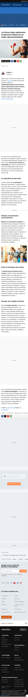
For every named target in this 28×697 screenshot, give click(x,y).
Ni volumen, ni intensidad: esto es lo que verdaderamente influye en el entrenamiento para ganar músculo (15, 555)
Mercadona (23, 25)
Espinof (16, 649)
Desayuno (4, 604)
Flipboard (18, 61)
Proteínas (4, 598)
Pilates (16, 595)
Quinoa (14, 559)
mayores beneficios (7, 99)
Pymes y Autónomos (19, 669)
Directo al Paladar (6, 657)
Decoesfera (4, 669)
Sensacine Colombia (19, 684)
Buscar (26, 623)
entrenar (9, 80)
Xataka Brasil (5, 682)
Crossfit (21, 559)
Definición (4, 609)
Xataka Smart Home (6, 644)
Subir (22, 629)
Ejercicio (5, 25)
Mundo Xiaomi (5, 646)
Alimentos (16, 598)
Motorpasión (17, 657)
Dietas (3, 601)
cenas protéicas (6, 612)
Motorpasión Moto (18, 659)
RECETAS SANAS (17, 5)
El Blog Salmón (18, 667)
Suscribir (23, 571)
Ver (15, 483)
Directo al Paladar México (6, 687)
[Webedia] (24, 1)
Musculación (10, 413)
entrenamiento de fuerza (18, 605)
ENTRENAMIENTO (6, 5)
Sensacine (16, 647)
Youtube (14, 582)
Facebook (12, 61)
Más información (5, 695)
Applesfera (4, 642)
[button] (9, 72)
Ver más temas (6, 617)
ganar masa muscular (19, 612)
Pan (17, 25)
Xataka (3, 637)
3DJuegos (16, 637)
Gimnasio (11, 25)
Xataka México (5, 679)
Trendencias (5, 667)
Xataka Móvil (5, 639)
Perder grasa (17, 609)
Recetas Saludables (19, 601)
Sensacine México (18, 682)
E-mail (20, 61)
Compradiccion (5, 672)
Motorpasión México (19, 686)
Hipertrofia (19, 413)
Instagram (17, 582)
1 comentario (6, 61)
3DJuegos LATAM (18, 679)
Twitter (15, 61)
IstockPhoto (10, 407)
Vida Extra (16, 639)
